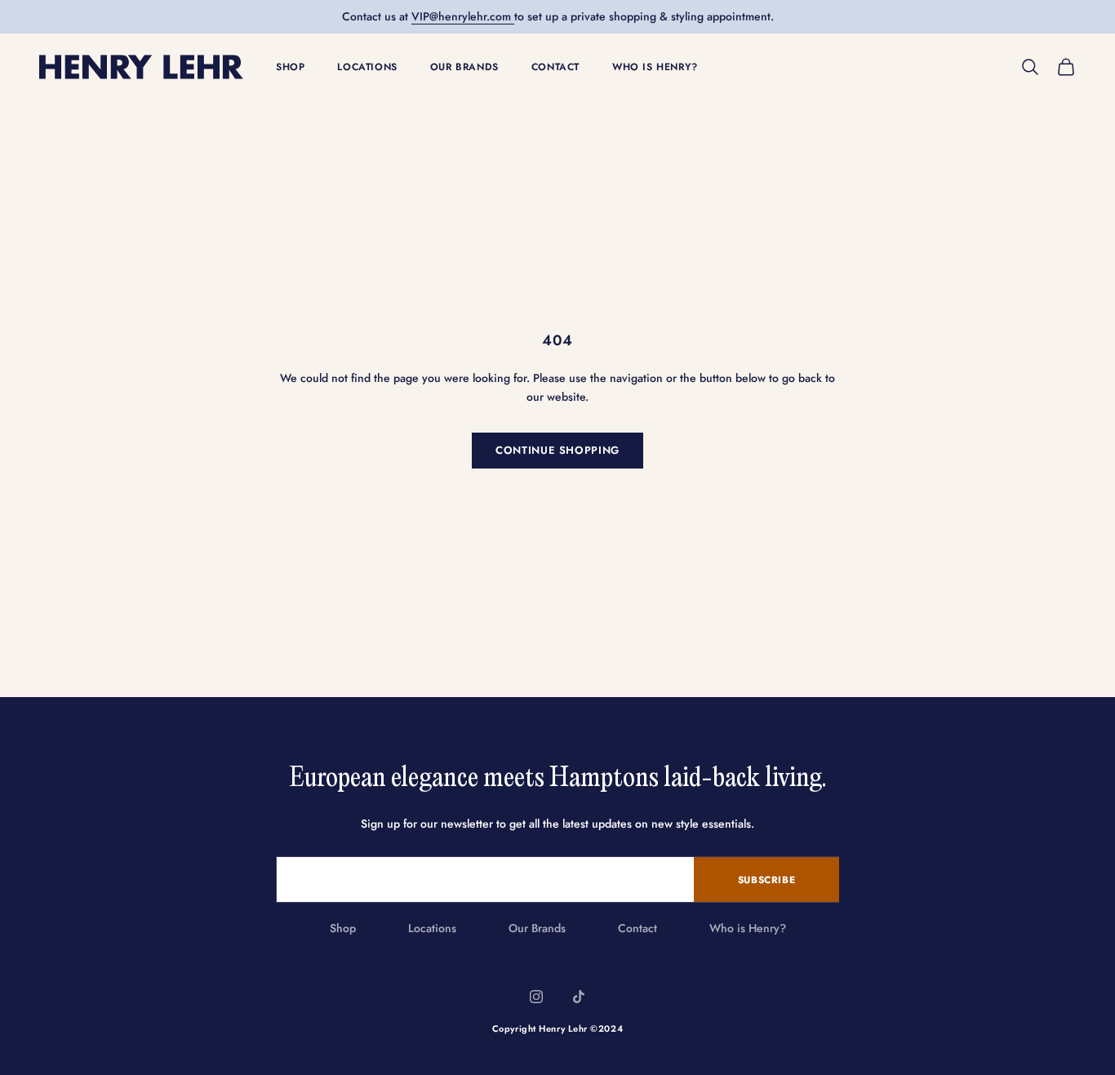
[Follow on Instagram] (536, 996)
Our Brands (464, 67)
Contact (555, 67)
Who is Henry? (655, 67)
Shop (290, 67)
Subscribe (766, 879)
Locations (367, 67)
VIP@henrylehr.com (462, 16)
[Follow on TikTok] (579, 996)
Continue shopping (557, 450)
